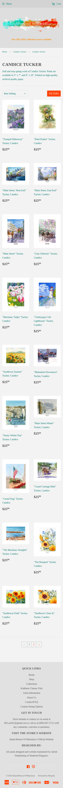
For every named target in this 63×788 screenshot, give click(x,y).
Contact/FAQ (31, 702)
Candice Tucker (19, 52)
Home (4, 52)
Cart (58, 3)
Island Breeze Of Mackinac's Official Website (31, 739)
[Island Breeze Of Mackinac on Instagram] (33, 767)
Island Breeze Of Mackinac (24, 776)
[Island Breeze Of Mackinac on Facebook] (28, 767)
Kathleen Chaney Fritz (32, 688)
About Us (31, 697)
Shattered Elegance (38, 755)
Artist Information (31, 693)
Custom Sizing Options (31, 706)
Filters (54, 93)
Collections (31, 684)
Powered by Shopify (46, 776)
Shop (31, 679)
